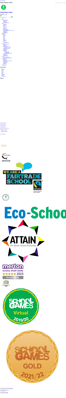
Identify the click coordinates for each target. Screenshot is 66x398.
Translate (6, 14)
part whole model (2, 141)
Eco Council (4, 21)
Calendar (4, 63)
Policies (4, 25)
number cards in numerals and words (4, 139)
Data (4, 41)
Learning (3, 33)
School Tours (5, 24)
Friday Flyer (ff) (5, 59)
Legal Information (10, 388)
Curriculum (4, 40)
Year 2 (4, 36)
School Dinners (5, 27)
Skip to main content (2, 0)
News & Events (4, 58)
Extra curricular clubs (6, 29)
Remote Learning (7, 42)
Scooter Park (4, 45)
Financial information (6, 53)
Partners (3, 56)
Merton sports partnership (6, 57)
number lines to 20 (2, 136)
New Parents (4, 31)
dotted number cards (2, 135)
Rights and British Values (6, 46)
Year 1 (2, 70)
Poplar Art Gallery (5, 61)
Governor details (7, 51)
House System (5, 20)
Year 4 (2, 72)
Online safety (3, 74)
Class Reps (4, 54)
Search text (1, 17)
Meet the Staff (5, 49)
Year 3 (4, 37)
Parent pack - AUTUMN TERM (4, 132)
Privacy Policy (5, 26)
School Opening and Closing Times (7, 60)
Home (2, 18)
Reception (3, 69)
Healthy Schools (5, 55)
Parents (3, 23)
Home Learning (4, 76)
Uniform (4, 28)
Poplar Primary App (5, 32)
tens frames (1, 140)
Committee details (7, 52)
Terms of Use (5, 65)
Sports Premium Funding (8, 47)
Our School (3, 43)
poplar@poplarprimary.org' (5, 390)
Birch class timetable (2, 124)
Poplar (6, 12)
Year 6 (4, 39)
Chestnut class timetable (3, 125)
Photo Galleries (5, 62)
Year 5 (4, 38)
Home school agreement (6, 22)
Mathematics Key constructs (3, 129)
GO (10, 17)
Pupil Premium (5, 50)
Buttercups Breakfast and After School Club (8, 30)
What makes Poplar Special (6, 48)
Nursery (4, 34)
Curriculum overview (2, 126)
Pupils (2, 19)
